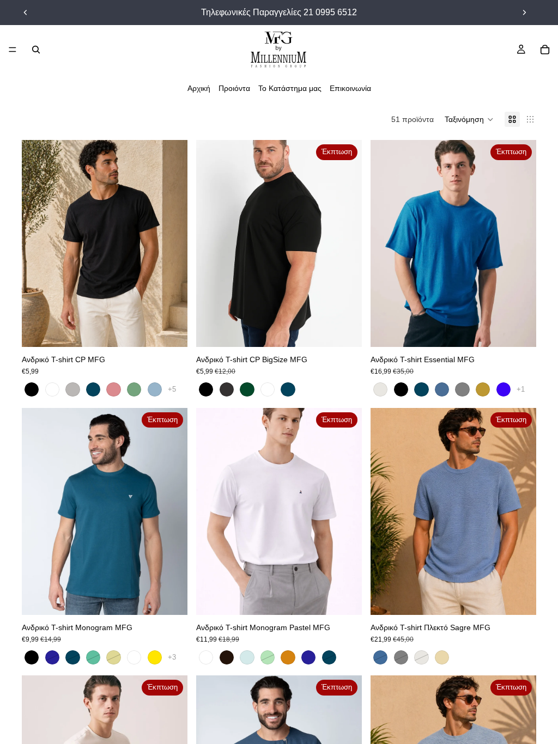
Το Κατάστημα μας (290, 88)
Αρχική (198, 88)
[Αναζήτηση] (36, 50)
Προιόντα (234, 88)
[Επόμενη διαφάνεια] (524, 13)
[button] (469, 119)
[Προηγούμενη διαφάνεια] (26, 13)
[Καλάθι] (545, 50)
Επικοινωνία (350, 88)
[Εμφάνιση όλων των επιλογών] (172, 389)
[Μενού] (12, 49)
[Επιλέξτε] (170, 330)
